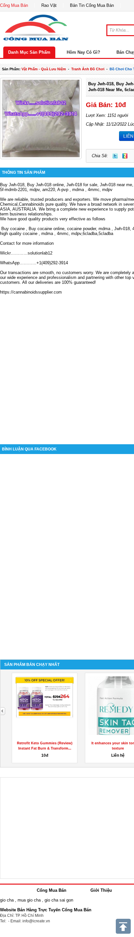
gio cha (7, 900)
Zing (124, 155)
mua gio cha (29, 900)
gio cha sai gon (59, 900)
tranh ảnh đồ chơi (87, 69)
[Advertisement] (67, 364)
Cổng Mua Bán (14, 5)
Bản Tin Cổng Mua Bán (92, 5)
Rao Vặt (49, 5)
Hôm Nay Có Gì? (83, 52)
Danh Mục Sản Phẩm (29, 52)
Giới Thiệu (101, 890)
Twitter (115, 155)
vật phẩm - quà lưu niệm (43, 69)
